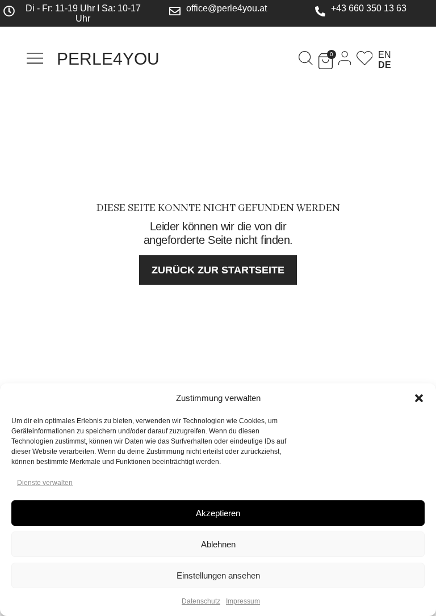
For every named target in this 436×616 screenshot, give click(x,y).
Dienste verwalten (45, 483)
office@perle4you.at (226, 8)
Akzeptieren (218, 513)
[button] (419, 398)
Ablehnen (218, 544)
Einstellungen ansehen (218, 575)
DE (384, 65)
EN (384, 55)
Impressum (243, 601)
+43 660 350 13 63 (368, 8)
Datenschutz (201, 601)
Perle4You (108, 58)
